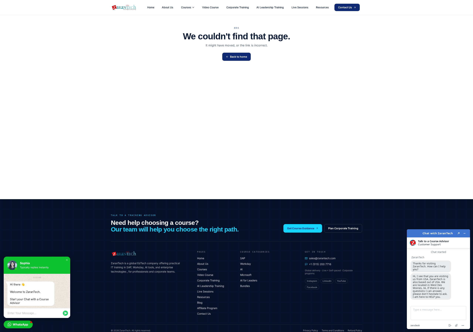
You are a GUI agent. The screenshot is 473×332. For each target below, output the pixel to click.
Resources (322, 7)
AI (241, 269)
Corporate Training (237, 7)
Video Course (210, 7)
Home (150, 7)
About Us (167, 7)
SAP (242, 258)
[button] (67, 260)
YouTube (341, 281)
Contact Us (345, 7)
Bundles (245, 285)
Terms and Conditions (333, 330)
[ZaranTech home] (124, 7)
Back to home (238, 56)
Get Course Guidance (300, 228)
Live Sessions (300, 7)
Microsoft (245, 274)
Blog (200, 302)
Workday (245, 263)
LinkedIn (327, 281)
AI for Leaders (248, 280)
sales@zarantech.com (322, 258)
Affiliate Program (207, 308)
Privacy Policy (310, 330)
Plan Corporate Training (343, 228)
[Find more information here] (438, 279)
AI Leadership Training (270, 7)
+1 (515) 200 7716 (320, 264)
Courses (186, 7)
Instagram (312, 281)
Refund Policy (355, 330)
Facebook (312, 287)
